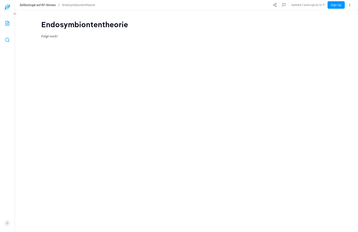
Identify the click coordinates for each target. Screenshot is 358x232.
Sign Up (336, 5)
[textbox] (85, 24)
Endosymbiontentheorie (78, 5)
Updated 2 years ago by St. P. (308, 4)
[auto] (7, 223)
